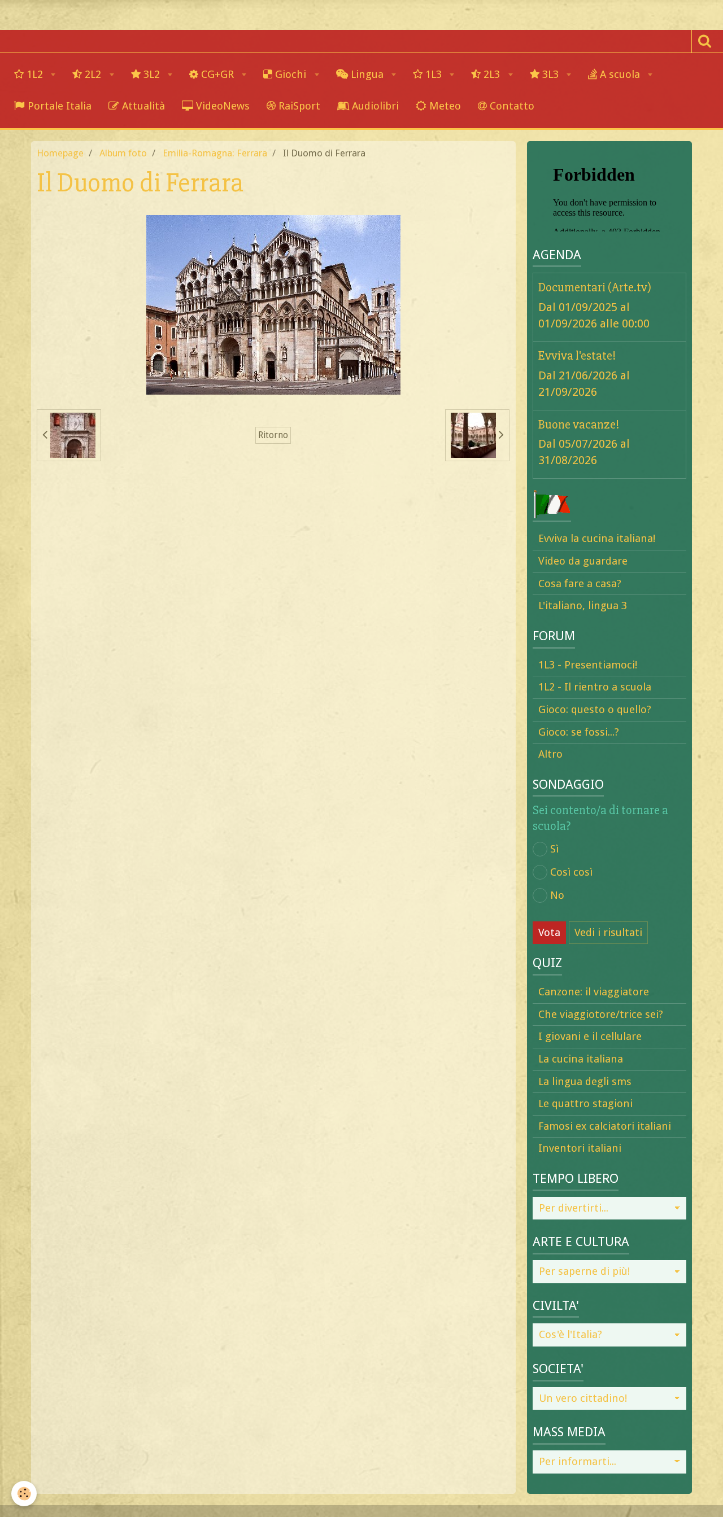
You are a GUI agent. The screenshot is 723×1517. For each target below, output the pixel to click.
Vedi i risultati (608, 932)
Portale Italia (58, 106)
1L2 (35, 74)
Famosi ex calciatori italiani (604, 1126)
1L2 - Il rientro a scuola (594, 687)
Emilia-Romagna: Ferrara (215, 153)
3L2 (152, 74)
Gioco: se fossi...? (578, 732)
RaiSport (298, 106)
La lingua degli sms (584, 1081)
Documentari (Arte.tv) (594, 287)
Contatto (510, 106)
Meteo (443, 106)
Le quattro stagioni (585, 1103)
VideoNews (221, 106)
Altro (550, 754)
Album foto (123, 153)
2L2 (93, 74)
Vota (549, 932)
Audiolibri (374, 106)
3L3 (550, 74)
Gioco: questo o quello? (594, 709)
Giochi (290, 74)
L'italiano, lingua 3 (582, 605)
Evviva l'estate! (577, 356)
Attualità (142, 106)
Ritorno (273, 435)
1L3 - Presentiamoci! (587, 665)
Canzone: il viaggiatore (593, 992)
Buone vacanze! (579, 424)
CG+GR (217, 74)
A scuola (620, 74)
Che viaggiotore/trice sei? (600, 1014)
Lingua (367, 74)
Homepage (60, 153)
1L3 (434, 74)
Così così (571, 872)
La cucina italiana (580, 1059)
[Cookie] (24, 1493)
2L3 (492, 74)
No (557, 895)
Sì (554, 849)
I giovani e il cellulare (590, 1036)
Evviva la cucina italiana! (596, 538)
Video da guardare (583, 561)
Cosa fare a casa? (579, 583)
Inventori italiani (579, 1148)
